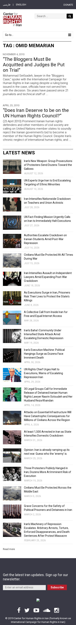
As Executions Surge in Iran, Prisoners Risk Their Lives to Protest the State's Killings (47, 296)
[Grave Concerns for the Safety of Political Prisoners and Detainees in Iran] (12, 512)
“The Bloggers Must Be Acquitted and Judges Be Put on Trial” (34, 65)
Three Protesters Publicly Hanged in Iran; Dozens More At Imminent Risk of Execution (47, 472)
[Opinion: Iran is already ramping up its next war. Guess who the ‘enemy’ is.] (12, 455)
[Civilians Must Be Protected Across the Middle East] (12, 493)
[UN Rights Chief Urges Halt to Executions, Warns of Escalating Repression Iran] (12, 375)
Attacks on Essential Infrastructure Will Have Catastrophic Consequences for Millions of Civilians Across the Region (47, 416)
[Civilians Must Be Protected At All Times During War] (12, 260)
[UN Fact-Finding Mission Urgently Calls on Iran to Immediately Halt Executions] (12, 223)
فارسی (6, 4)
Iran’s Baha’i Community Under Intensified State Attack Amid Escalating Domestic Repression (43, 334)
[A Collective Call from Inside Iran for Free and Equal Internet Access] (12, 318)
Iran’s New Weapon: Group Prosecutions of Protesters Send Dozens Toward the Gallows (48, 164)
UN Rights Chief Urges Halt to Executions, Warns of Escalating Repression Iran (43, 373)
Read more (9, 549)
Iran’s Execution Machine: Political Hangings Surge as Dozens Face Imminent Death (44, 353)
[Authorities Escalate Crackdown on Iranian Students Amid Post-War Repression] (12, 241)
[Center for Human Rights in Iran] (12, 19)
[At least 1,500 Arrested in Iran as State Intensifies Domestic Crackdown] (12, 437)
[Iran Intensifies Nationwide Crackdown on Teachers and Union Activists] (12, 204)
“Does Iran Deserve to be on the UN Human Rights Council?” (36, 113)
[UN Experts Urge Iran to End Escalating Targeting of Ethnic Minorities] (12, 186)
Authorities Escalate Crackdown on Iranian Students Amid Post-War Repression (45, 239)
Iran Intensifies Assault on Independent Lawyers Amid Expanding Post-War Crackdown (48, 276)
